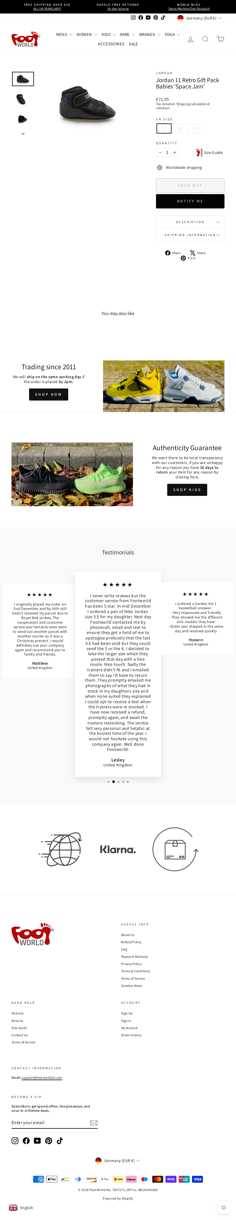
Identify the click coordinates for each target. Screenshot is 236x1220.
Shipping (183, 104)
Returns (17, 1020)
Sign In (126, 1020)
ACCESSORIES (111, 44)
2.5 (196, 128)
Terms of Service (133, 978)
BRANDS (147, 34)
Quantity (166, 143)
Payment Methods (134, 956)
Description (190, 222)
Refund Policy (131, 942)
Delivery (18, 1013)
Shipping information (190, 235)
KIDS (107, 34)
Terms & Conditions (135, 971)
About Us (128, 935)
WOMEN (85, 34)
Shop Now (48, 394)
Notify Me (190, 201)
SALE (133, 44)
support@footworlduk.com (42, 1077)
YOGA (170, 34)
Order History (131, 1035)
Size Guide (212, 152)
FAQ (124, 949)
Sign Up (127, 1013)
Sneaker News (131, 985)
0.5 (164, 128)
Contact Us (20, 1035)
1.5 (180, 128)
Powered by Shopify (118, 1198)
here (194, 477)
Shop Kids (187, 489)
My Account (129, 1028)
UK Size (164, 119)
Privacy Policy (131, 964)
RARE (125, 34)
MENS (62, 34)
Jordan (164, 73)
